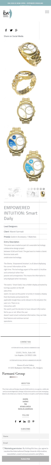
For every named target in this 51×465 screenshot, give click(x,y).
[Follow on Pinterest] (34, 421)
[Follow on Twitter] (21, 421)
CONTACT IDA (25, 342)
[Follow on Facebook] (17, 421)
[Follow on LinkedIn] (25, 421)
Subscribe (25, 459)
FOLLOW (25, 415)
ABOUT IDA (25, 383)
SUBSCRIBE (25, 429)
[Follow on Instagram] (30, 421)
